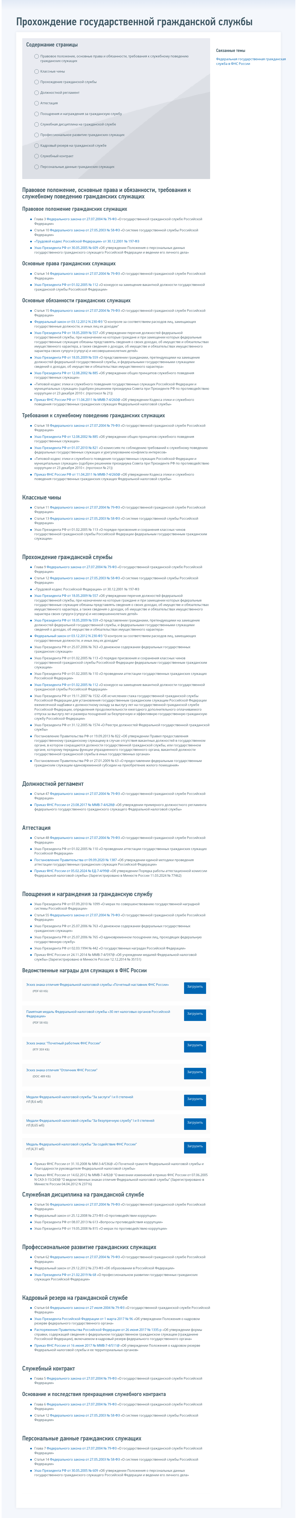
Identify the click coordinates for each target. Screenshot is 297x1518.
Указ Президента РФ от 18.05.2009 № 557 (66, 333)
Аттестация (49, 103)
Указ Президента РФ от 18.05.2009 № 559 (66, 357)
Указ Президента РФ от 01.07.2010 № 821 (66, 448)
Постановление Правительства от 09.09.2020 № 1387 (75, 860)
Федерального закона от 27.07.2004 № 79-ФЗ (82, 219)
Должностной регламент (59, 92)
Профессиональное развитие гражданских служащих (82, 135)
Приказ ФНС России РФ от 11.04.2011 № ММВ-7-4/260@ (77, 399)
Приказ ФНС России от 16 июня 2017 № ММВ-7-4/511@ (77, 1345)
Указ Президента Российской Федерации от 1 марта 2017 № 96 (83, 1319)
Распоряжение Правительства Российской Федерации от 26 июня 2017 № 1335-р (98, 1329)
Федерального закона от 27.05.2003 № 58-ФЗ (85, 230)
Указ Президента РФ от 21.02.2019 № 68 (65, 1275)
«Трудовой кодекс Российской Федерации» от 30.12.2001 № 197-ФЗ (86, 241)
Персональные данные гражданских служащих (77, 166)
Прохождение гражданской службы (68, 82)
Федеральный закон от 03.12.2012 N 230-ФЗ (68, 321)
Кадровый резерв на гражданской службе (73, 145)
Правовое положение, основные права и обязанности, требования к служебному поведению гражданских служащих (114, 58)
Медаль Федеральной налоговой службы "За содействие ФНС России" (81, 1144)
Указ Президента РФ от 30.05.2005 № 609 (66, 247)
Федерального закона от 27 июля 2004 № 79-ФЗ (87, 1307)
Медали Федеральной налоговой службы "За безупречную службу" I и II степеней (90, 1120)
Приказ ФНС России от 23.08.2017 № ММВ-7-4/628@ (74, 805)
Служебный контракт (56, 156)
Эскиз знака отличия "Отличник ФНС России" (61, 1070)
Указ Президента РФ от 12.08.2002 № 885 (66, 373)
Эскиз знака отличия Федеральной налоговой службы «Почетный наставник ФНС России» (97, 984)
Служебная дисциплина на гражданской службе (78, 124)
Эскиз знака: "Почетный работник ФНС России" (63, 1043)
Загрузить (195, 986)
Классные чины (52, 71)
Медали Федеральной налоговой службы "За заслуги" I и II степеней (79, 1097)
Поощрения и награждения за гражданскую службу (81, 114)
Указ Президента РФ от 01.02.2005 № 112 (66, 284)
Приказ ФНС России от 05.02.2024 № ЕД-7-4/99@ (71, 871)
